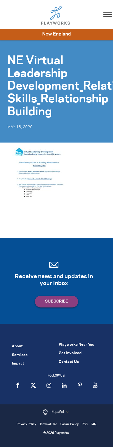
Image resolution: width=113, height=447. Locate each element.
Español (58, 411)
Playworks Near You (76, 345)
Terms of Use (48, 424)
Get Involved (70, 353)
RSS (84, 424)
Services (19, 355)
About (17, 346)
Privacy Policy (26, 424)
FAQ (93, 424)
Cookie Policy (69, 424)
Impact (18, 363)
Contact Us (69, 362)
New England (56, 34)
